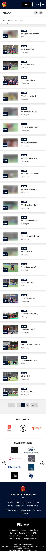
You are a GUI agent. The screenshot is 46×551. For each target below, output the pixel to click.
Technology (23, 533)
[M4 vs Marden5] (10, 96)
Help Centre (13, 530)
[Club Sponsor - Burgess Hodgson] (31, 467)
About (23, 530)
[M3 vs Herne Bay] (10, 205)
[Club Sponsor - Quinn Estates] (14, 476)
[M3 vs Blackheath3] (10, 34)
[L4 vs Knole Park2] (10, 220)
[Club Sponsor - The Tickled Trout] (31, 459)
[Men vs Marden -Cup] (10, 360)
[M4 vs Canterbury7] (10, 236)
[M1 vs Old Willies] (10, 392)
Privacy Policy (31, 536)
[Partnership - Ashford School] (31, 476)
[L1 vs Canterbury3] (10, 283)
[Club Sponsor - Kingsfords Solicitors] (14, 467)
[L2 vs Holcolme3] (10, 49)
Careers (13, 533)
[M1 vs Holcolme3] (10, 142)
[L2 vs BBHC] (10, 376)
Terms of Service (16, 536)
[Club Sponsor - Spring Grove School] (31, 450)
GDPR (33, 533)
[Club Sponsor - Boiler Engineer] (14, 459)
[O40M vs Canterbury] (10, 314)
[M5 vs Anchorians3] (10, 174)
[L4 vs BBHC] (10, 251)
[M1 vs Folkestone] (10, 298)
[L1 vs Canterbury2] (10, 329)
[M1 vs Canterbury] (10, 80)
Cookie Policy (14, 539)
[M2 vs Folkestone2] (10, 189)
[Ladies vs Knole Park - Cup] (10, 345)
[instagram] (23, 498)
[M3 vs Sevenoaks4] (10, 267)
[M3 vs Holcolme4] (10, 65)
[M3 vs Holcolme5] (10, 127)
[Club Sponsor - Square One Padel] (14, 450)
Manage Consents (30, 539)
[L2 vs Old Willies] (10, 158)
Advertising (33, 530)
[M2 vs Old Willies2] (10, 111)
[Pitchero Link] (23, 525)
